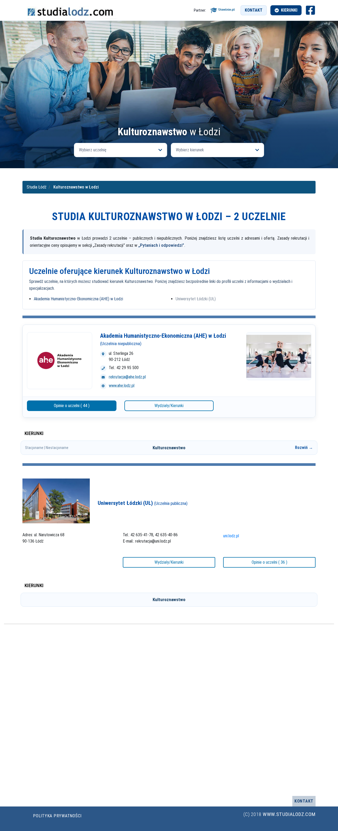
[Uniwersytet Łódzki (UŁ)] (56, 500)
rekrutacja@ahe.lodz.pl (127, 376)
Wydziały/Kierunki (169, 405)
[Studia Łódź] (70, 10)
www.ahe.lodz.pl (121, 385)
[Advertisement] (169, 87)
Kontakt (253, 10)
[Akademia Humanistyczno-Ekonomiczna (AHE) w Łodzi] (59, 360)
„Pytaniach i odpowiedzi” (161, 245)
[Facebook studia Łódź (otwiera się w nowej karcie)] (310, 10)
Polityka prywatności (57, 815)
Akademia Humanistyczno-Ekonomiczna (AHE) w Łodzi (78, 298)
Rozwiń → (304, 447)
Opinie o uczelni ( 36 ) (269, 562)
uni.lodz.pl (231, 535)
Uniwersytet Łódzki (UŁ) (196, 298)
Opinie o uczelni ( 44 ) (72, 405)
